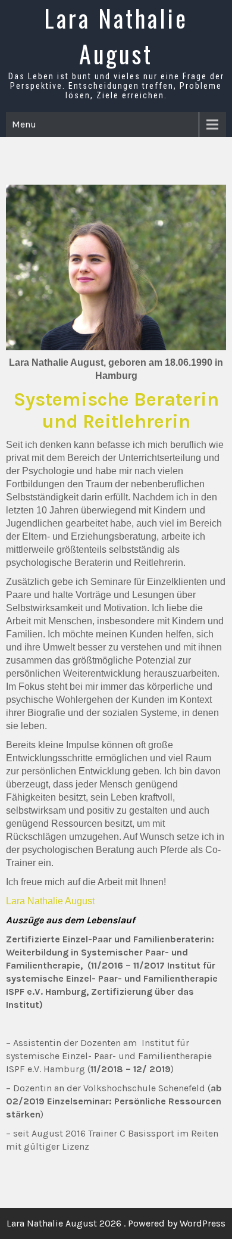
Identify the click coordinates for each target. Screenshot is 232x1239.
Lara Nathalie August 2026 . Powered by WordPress (116, 1223)
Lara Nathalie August (116, 35)
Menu (24, 124)
